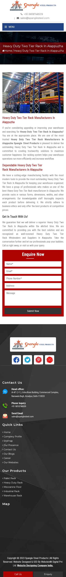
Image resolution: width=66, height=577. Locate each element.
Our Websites (10, 462)
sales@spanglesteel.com (34, 17)
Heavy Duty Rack (13, 482)
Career (7, 458)
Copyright (11, 558)
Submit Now (33, 311)
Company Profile (12, 436)
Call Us (17, 574)
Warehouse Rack (12, 495)
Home (8, 50)
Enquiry (48, 574)
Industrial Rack (11, 491)
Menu (11, 26)
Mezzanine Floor (12, 487)
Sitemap (8, 440)
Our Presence (11, 445)
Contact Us (9, 449)
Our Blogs (8, 453)
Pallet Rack (9, 478)
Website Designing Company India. (35, 565)
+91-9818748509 (33, 14)
